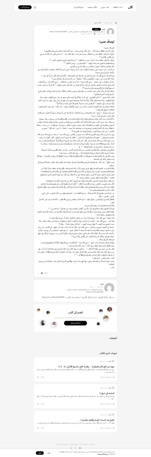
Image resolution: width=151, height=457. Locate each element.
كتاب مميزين (105, 7)
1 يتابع (92, 287)
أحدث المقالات (117, 7)
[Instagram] (80, 448)
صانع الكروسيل (79, 7)
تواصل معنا (83, 444)
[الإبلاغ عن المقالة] (38, 273)
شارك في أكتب (25, 7)
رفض (48, 453)
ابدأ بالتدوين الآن (75, 323)
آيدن (103, 29)
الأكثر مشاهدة (92, 7)
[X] (71, 448)
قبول (39, 453)
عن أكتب (92, 444)
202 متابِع (100, 287)
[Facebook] (75, 448)
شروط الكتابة (74, 444)
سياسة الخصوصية (62, 444)
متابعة (96, 29)
